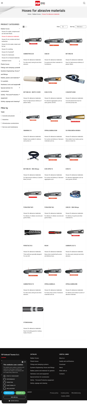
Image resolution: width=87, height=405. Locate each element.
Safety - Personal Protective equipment (9, 96)
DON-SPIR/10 (49, 169)
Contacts (62, 374)
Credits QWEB (65, 396)
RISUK (46, 245)
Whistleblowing (76, 393)
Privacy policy (54, 393)
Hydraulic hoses (6, 60)
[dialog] (14, 381)
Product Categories (10, 24)
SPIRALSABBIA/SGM (51, 130)
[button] (14, 401)
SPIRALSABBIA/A (50, 284)
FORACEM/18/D (28, 207)
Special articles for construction (7, 89)
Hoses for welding (7, 49)
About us (62, 358)
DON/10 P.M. (48, 92)
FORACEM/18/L (49, 207)
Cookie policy (65, 393)
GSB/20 (47, 54)
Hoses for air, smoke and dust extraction (11, 40)
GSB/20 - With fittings (72, 207)
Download (62, 364)
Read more (15, 372)
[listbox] (22, 362)
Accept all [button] (20, 393)
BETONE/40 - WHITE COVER (32, 92)
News (61, 367)
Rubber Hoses (34, 358)
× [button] (24, 362)
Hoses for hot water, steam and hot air (11, 45)
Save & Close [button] (9, 393)
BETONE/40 (69, 54)
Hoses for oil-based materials (11, 58)
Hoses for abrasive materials (10, 36)
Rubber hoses (5, 29)
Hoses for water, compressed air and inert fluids (10, 32)
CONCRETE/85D (71, 92)
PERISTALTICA (27, 245)
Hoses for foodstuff (8, 52)
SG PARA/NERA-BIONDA (73, 130)
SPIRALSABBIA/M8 (71, 284)
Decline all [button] (14, 397)
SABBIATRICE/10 (28, 284)
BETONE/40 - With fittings (31, 169)
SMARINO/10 (27, 130)
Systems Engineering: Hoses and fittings (10, 72)
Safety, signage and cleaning (10, 101)
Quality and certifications (66, 361)
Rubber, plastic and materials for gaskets (10, 79)
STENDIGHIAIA (27, 322)
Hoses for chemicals (8, 55)
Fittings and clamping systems (10, 67)
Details (33, 48)
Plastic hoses (5, 64)
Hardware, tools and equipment (10, 84)
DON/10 (68, 169)
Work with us (63, 370)
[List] (26, 27)
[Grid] (24, 27)
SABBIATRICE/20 (28, 54)
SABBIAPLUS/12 (71, 245)
